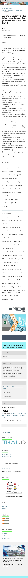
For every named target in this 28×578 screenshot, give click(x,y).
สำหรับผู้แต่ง (5, 536)
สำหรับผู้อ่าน (5, 533)
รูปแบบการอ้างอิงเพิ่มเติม (9, 376)
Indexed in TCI (6, 468)
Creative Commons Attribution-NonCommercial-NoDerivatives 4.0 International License (14, 415)
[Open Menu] (1, 3)
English (4, 508)
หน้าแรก (3, 8)
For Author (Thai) (7, 454)
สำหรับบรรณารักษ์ (6, 538)
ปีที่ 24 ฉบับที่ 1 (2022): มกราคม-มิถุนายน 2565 (12, 10)
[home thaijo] (14, 444)
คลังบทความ (9, 8)
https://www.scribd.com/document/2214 (12, 210)
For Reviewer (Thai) (7, 456)
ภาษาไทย (4, 506)
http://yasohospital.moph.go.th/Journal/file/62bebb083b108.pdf (14, 346)
